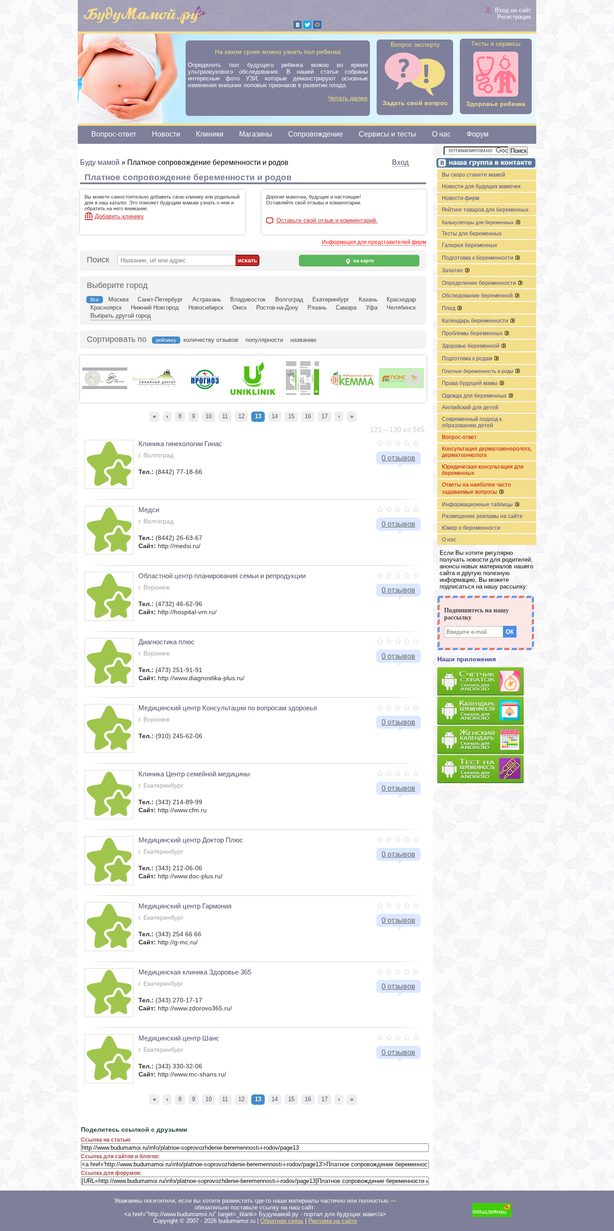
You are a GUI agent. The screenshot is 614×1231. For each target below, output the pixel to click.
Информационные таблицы (478, 504)
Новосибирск (205, 307)
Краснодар (401, 299)
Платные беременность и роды (478, 371)
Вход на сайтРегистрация (513, 13)
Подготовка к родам (468, 358)
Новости (166, 134)
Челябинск (401, 307)
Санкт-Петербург (160, 299)
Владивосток (248, 299)
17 (324, 416)
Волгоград (289, 299)
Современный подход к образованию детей (472, 422)
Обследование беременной (478, 295)
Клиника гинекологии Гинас (180, 443)
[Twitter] (307, 25)
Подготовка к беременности (478, 258)
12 (241, 416)
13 (258, 416)
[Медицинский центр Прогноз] (204, 393)
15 (291, 416)
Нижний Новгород (155, 307)
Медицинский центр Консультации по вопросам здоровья (227, 708)
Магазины (255, 134)
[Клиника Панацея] (401, 386)
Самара (346, 307)
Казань (368, 299)
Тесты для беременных (472, 233)
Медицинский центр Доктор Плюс (190, 840)
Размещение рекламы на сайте (482, 516)
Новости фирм (460, 198)
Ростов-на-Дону (277, 307)
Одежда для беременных (475, 396)
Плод (449, 308)
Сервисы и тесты (387, 134)
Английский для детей (470, 407)
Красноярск (106, 307)
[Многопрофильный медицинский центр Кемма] (351, 384)
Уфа (372, 307)
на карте (363, 260)
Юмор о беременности (471, 528)
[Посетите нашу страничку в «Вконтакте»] (484, 163)
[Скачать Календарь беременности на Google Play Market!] (486, 711)
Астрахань (206, 299)
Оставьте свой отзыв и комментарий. (327, 220)
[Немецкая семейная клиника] (302, 393)
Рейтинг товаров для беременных (485, 210)
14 (274, 416)
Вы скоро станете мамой (473, 175)
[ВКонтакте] (298, 25)
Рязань (317, 307)
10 (208, 416)
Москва (118, 299)
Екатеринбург (330, 299)
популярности (264, 340)
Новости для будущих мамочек (481, 186)
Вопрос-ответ (113, 134)
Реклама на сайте (332, 1221)
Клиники (209, 134)
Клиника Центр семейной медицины (194, 774)
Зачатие (453, 270)
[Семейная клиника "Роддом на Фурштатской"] (104, 387)
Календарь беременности (476, 321)
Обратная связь (281, 1221)
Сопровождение (315, 134)
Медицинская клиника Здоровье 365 (194, 972)
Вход (400, 162)
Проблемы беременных (473, 333)
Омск (239, 307)
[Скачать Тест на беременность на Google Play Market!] (486, 769)
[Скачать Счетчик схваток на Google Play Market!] (486, 681)
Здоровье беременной (471, 346)
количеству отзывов (210, 340)
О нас (441, 134)
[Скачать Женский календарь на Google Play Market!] (486, 740)
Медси (148, 510)
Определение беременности (479, 283)
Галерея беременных (469, 245)
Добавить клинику (119, 216)
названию (303, 340)
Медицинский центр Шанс (178, 1038)
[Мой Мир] (317, 25)
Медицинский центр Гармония (184, 906)
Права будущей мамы (470, 383)
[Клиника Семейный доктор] (154, 385)
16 (308, 416)
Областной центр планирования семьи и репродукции (222, 576)
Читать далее (348, 98)
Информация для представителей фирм (374, 242)
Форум (478, 134)
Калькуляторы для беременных (478, 222)
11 (225, 416)
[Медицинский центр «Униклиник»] (253, 393)
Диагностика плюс (166, 642)
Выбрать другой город (120, 315)
